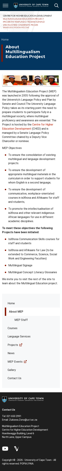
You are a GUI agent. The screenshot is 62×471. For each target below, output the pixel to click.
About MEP (16, 311)
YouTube (5, 448)
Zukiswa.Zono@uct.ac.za (23, 419)
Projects (13, 345)
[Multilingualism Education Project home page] (28, 21)
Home (11, 303)
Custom (16, 448)
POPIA (23, 463)
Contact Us (14, 378)
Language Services (19, 336)
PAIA (30, 463)
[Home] (22, 399)
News (11, 353)
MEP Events (15, 361)
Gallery (12, 370)
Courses (12, 328)
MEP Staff (21, 320)
